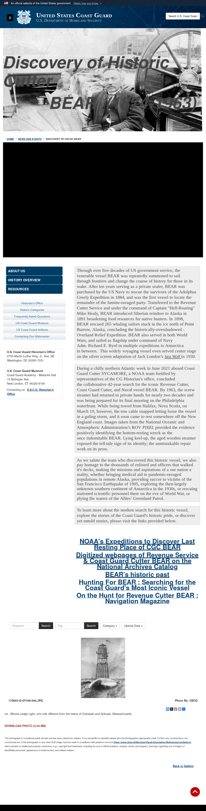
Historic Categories (32, 309)
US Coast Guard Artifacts (32, 329)
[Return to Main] (195, 794)
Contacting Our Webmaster (32, 336)
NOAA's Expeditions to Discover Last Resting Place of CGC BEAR (137, 543)
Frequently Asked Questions (32, 316)
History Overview (24, 280)
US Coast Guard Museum (32, 323)
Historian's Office (32, 303)
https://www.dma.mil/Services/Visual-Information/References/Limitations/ (152, 742)
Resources (18, 289)
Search (45, 626)
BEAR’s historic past (137, 574)
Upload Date (132, 626)
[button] (87, 3)
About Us (16, 271)
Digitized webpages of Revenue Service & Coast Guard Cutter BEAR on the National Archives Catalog (137, 560)
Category (109, 626)
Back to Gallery (183, 766)
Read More (103, 194)
